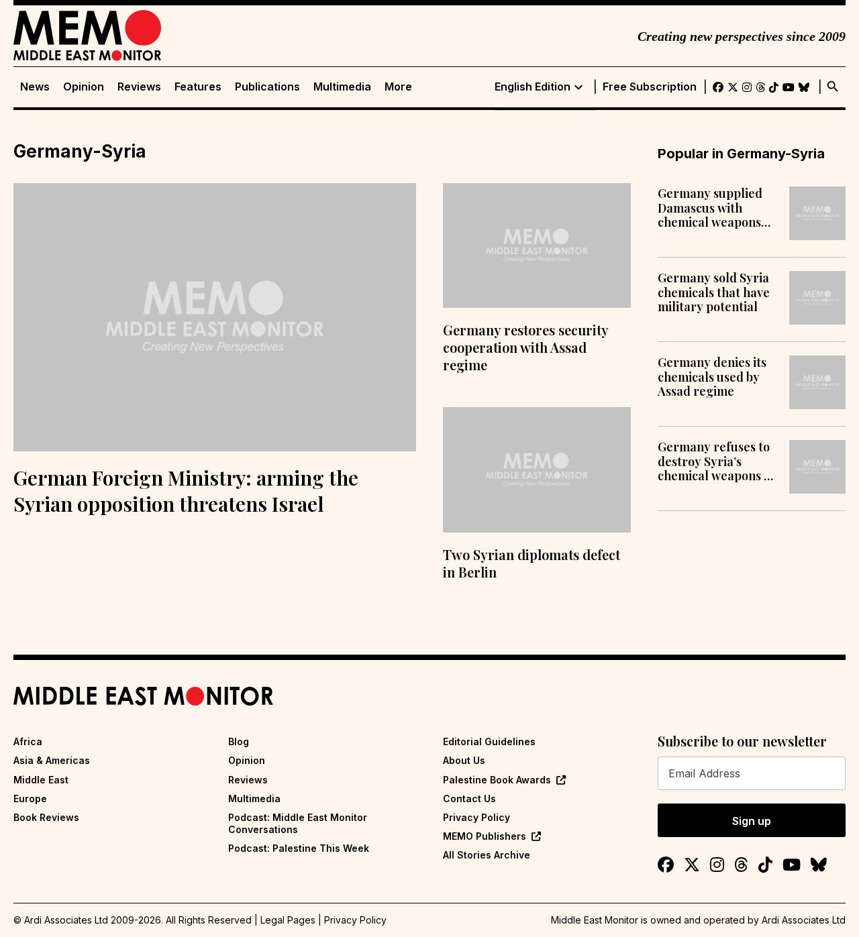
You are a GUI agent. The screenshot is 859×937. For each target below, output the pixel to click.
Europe (30, 798)
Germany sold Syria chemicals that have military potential (714, 293)
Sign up (751, 821)
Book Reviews (46, 817)
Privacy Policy (476, 817)
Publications (267, 86)
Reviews (139, 86)
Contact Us (469, 798)
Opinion (83, 86)
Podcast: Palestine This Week (298, 848)
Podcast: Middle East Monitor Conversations (297, 823)
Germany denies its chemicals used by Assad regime (712, 377)
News (35, 86)
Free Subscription (650, 86)
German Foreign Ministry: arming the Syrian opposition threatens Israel (185, 490)
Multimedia (342, 86)
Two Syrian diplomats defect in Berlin (531, 563)
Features (197, 86)
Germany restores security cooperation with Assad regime (525, 347)
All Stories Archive (486, 855)
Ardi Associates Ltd (804, 920)
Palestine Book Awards (497, 779)
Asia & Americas (51, 760)
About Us (464, 760)
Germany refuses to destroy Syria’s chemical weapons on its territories (718, 462)
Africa (27, 741)
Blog (238, 741)
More (398, 86)
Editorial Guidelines (489, 741)
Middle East (40, 779)
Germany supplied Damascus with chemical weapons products (710, 208)
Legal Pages (287, 920)
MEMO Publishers (484, 836)
